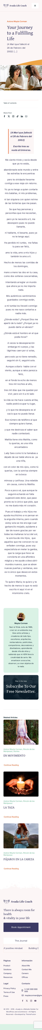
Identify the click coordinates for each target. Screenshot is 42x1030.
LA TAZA (9, 807)
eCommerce (22, 1012)
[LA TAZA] (21, 773)
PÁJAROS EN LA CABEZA (19, 859)
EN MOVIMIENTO (14, 755)
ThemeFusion (31, 1014)
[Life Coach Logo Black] (15, 5)
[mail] (26, 116)
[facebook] (4, 116)
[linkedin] (22, 116)
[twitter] (9, 116)
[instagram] (13, 116)
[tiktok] (18, 116)
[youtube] (35, 1001)
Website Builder (30, 1009)
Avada (18, 1009)
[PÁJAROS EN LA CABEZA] (21, 825)
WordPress (10, 1012)
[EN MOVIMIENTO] (21, 721)
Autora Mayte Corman (17, 21)
